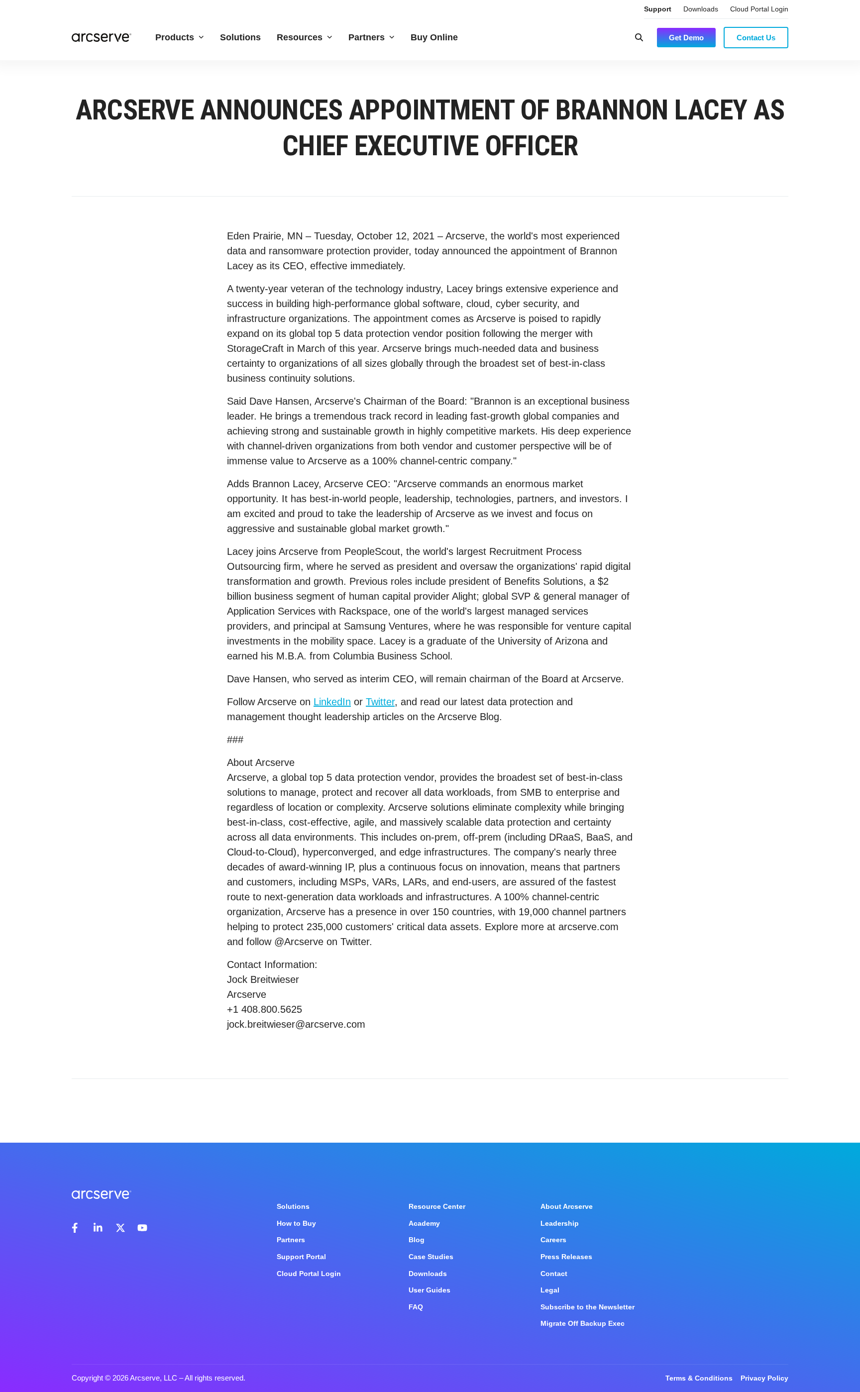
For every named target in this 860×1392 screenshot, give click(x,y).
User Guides (429, 1290)
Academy (424, 1223)
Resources (299, 37)
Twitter (380, 701)
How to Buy (296, 1223)
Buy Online (434, 37)
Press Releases (566, 1257)
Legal (549, 1290)
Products (174, 37)
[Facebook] (77, 1228)
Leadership (559, 1223)
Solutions (240, 37)
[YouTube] (142, 1228)
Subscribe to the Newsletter (587, 1307)
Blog (417, 1240)
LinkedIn (332, 701)
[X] (120, 1228)
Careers (553, 1240)
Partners (366, 37)
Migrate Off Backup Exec (582, 1323)
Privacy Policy (764, 1378)
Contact (553, 1274)
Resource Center (437, 1206)
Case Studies (431, 1257)
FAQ (416, 1307)
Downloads (700, 9)
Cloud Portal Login (759, 9)
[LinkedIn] (99, 1228)
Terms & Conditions (699, 1378)
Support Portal (301, 1257)
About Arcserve (566, 1206)
